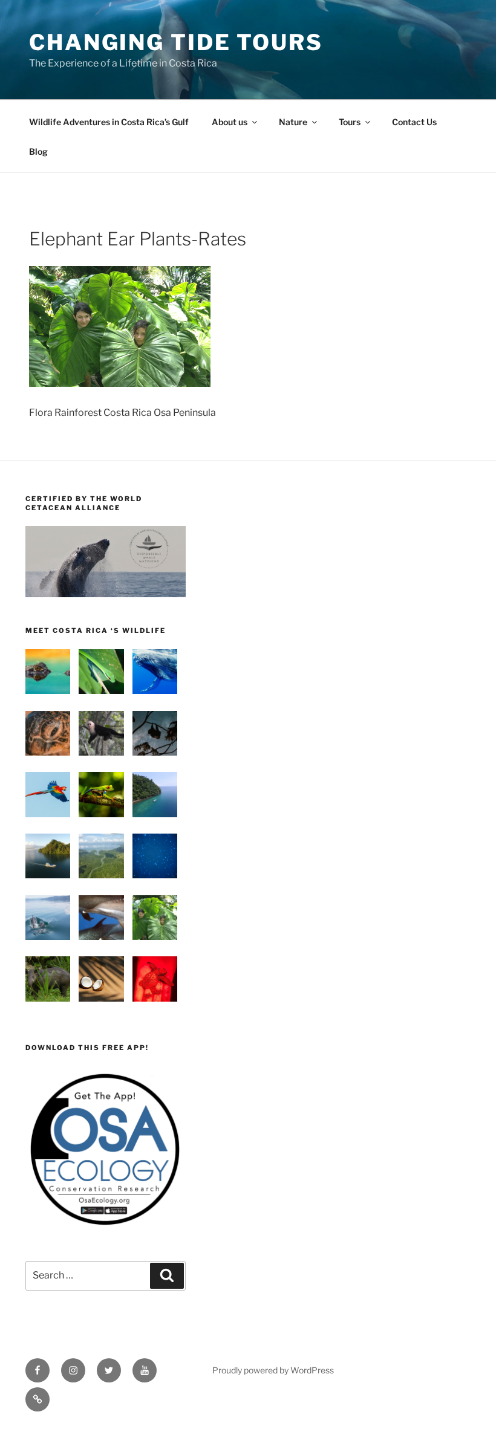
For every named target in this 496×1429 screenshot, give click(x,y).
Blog (38, 151)
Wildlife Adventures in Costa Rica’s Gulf (109, 122)
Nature (293, 122)
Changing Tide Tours (176, 42)
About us (229, 122)
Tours (350, 122)
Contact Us (414, 122)
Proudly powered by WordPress (273, 1370)
